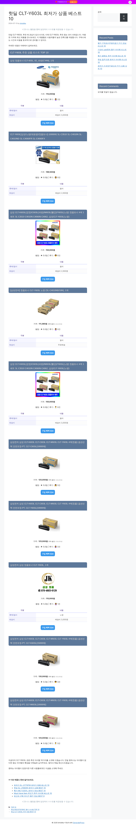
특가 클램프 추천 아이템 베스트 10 (112, 56)
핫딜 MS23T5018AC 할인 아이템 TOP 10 (25, 809)
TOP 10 (13, 807)
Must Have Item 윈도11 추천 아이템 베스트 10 (33, 793)
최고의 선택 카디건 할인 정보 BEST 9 (29, 796)
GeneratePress (78, 823)
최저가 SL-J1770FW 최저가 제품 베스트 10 (31, 785)
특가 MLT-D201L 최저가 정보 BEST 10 (30, 791)
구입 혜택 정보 (48, 123)
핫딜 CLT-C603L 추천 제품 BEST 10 (23, 812)
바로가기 (73, 2)
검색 (99, 12)
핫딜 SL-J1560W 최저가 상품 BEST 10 (30, 788)
